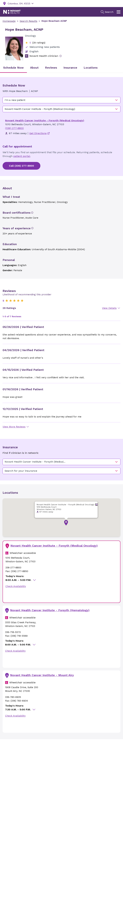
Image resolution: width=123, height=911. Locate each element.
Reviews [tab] (51, 67)
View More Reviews (14, 426)
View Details (109, 308)
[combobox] (61, 100)
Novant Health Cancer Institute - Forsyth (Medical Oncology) (44, 120)
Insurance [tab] (70, 67)
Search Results (28, 21)
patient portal (21, 156)
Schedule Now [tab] (13, 67)
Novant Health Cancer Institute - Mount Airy (42, 675)
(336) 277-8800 (14, 128)
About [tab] (34, 67)
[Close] (97, 504)
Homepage (9, 21)
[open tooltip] (60, 56)
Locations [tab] (91, 67)
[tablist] (61, 68)
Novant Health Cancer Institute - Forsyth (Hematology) (50, 610)
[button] (66, 522)
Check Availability (15, 586)
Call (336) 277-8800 (21, 165)
